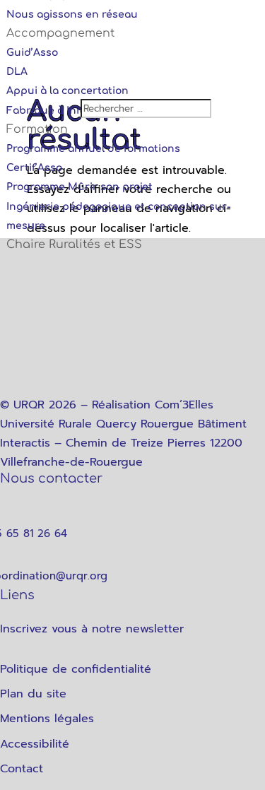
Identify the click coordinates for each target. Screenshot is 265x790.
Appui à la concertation (67, 91)
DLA (17, 71)
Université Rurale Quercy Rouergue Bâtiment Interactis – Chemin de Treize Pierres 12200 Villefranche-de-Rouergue (123, 443)
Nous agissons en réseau (72, 14)
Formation (37, 129)
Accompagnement (60, 33)
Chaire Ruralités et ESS (74, 244)
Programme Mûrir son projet (79, 187)
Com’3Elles (184, 404)
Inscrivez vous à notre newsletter (92, 628)
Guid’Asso (32, 52)
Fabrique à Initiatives (61, 110)
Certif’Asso (34, 168)
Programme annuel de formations (93, 148)
